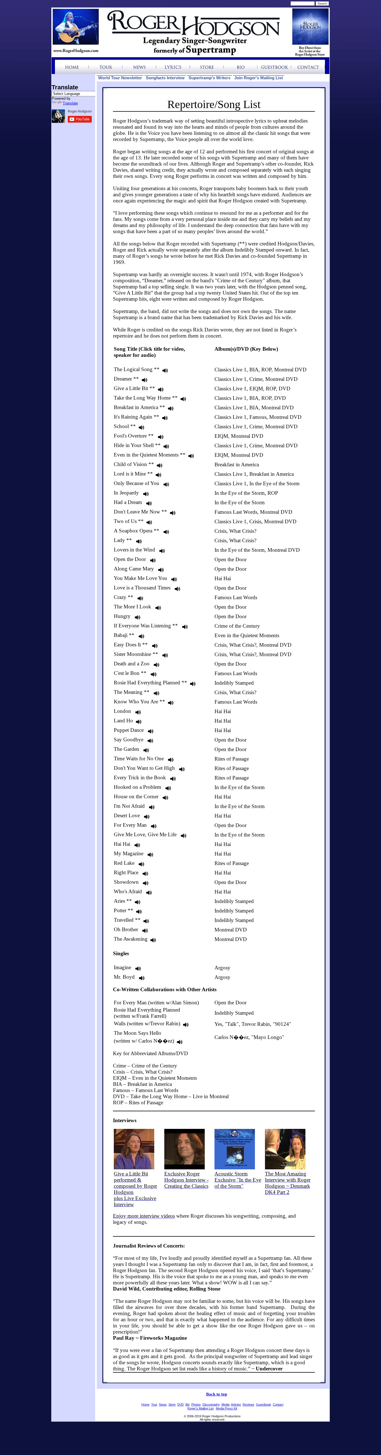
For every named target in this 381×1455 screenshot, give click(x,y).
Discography (211, 1404)
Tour (154, 1404)
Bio (187, 1404)
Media (225, 1404)
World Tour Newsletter (120, 77)
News (163, 1404)
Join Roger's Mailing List (258, 77)
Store (172, 1404)
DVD (180, 1404)
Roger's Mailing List (200, 1408)
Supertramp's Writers (209, 77)
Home (145, 1404)
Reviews (248, 1404)
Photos (196, 1404)
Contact (278, 1404)
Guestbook (263, 1404)
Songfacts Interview (165, 77)
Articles (236, 1404)
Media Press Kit (226, 1408)
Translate (70, 103)
